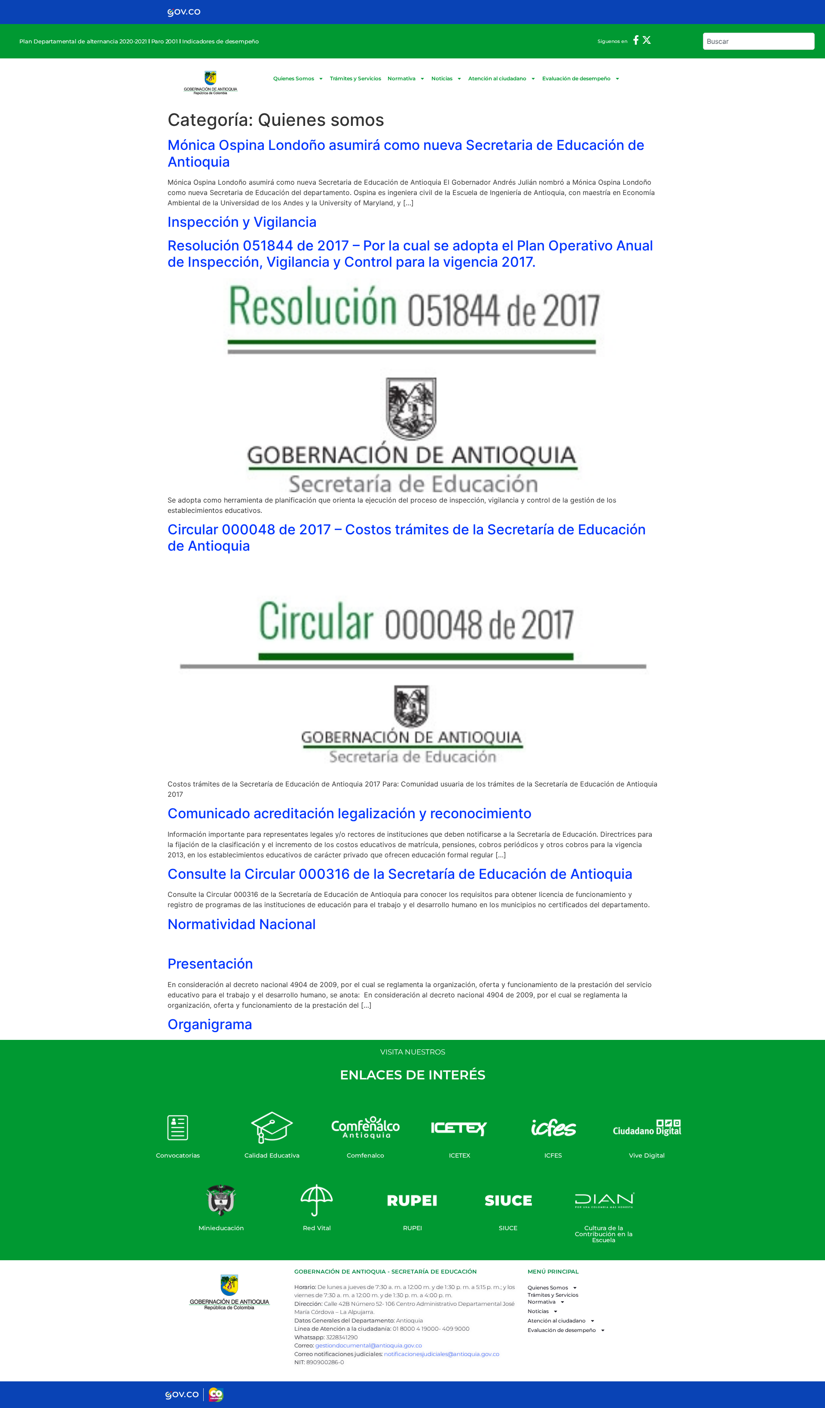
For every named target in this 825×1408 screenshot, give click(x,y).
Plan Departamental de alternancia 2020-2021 (83, 41)
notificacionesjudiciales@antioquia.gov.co (441, 1353)
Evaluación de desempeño (576, 78)
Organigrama (210, 1024)
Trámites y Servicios (355, 78)
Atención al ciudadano (497, 78)
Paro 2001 (164, 41)
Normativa (402, 78)
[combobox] (758, 41)
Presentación (210, 963)
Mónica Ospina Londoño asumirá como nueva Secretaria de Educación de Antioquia (406, 153)
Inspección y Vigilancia (242, 221)
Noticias (441, 78)
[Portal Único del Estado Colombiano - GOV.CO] (184, 12)
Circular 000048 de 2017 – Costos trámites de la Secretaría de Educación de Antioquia (407, 537)
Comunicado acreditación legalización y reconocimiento (350, 813)
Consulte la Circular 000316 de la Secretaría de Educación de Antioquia (400, 874)
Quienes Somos (293, 78)
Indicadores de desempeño (220, 41)
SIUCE (508, 1228)
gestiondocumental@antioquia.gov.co (368, 1345)
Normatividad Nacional (242, 924)
